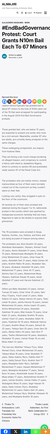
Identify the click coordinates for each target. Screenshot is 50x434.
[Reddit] (14, 101)
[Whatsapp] (39, 101)
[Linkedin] (19, 101)
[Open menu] (45, 12)
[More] (44, 101)
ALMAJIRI (9, 4)
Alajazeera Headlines (12, 23)
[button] (44, 428)
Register (39, 13)
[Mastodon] (29, 101)
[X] (9, 101)
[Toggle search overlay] (17, 12)
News (27, 23)
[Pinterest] (24, 101)
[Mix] (34, 101)
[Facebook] (4, 101)
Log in (29, 13)
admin (19, 55)
